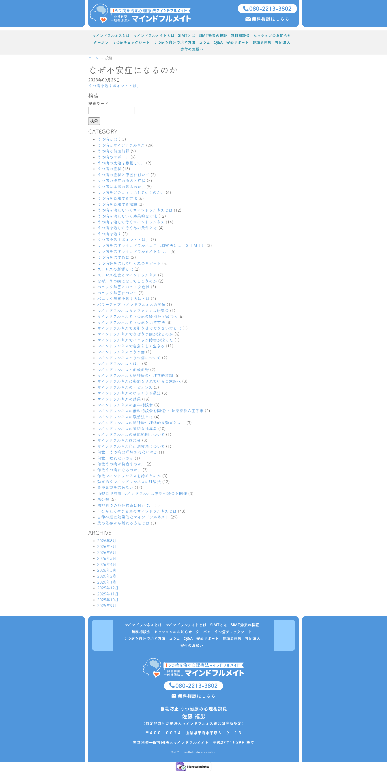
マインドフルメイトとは (153, 35)
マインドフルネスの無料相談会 (125, 405)
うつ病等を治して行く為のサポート (129, 263)
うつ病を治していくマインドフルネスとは (135, 210)
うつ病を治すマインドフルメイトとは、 (133, 251)
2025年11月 (108, 594)
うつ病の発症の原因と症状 (121, 181)
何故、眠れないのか (115, 458)
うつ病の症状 (109, 169)
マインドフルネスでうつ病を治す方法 (131, 322)
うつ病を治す (109, 234)
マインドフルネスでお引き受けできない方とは (139, 328)
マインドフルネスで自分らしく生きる (131, 346)
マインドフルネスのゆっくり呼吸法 (129, 393)
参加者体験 (261, 42)
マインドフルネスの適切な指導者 (127, 429)
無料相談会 (240, 35)
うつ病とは (107, 139)
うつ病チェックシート (131, 42)
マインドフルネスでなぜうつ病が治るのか (135, 334)
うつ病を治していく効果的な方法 (127, 216)
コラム (204, 42)
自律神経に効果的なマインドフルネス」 (133, 517)
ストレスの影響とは (115, 269)
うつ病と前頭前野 (113, 151)
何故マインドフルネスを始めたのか (129, 476)
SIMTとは (186, 35)
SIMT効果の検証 (213, 35)
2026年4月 (106, 564)
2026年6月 (106, 552)
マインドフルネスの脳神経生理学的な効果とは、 (141, 423)
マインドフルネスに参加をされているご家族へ (139, 381)
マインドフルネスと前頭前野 (123, 370)
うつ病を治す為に (113, 257)
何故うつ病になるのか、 (119, 470)
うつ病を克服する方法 (117, 198)
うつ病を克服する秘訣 (117, 204)
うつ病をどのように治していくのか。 (131, 192)
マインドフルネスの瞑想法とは (125, 417)
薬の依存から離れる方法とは (123, 523)
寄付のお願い (191, 49)
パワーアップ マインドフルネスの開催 (131, 304)
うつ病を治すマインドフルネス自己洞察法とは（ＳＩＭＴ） (151, 245)
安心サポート (237, 42)
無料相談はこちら (270, 19)
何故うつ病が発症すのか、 (121, 464)
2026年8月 (106, 541)
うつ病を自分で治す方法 (174, 42)
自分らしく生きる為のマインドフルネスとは (137, 511)
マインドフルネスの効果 (119, 399)
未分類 (103, 499)
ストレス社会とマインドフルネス (127, 275)
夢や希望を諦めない (115, 487)
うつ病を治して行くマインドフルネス (131, 222)
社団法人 (282, 42)
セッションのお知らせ (272, 35)
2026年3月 (106, 570)
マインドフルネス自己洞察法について (131, 446)
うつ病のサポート (113, 157)
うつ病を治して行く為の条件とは (127, 228)
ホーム (93, 58)
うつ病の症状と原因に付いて (123, 175)
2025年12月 (108, 588)
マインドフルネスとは (111, 35)
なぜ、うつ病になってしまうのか (127, 281)
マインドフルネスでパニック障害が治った (135, 340)
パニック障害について (117, 293)
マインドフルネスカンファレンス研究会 (133, 310)
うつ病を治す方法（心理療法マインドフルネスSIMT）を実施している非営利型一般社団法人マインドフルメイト (140, 13)
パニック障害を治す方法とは (123, 299)
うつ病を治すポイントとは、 (114, 86)
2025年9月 (106, 605)
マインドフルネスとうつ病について (129, 358)
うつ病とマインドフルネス (121, 145)
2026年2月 (106, 576)
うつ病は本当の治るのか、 (121, 187)
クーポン (101, 42)
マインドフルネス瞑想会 (119, 440)
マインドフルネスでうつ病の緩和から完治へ (137, 316)
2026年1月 (106, 582)
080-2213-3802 (270, 8)
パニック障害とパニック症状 (123, 287)
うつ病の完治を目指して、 (121, 163)
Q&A (218, 42)
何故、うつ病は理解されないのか (127, 452)
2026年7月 (106, 546)
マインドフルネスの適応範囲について (131, 434)
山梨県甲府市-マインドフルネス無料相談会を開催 (142, 493)
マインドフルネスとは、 (119, 363)
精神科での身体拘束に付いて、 (125, 505)
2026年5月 (106, 558)
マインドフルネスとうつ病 (121, 352)
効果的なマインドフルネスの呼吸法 (129, 482)
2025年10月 (108, 600)
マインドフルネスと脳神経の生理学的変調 (135, 375)
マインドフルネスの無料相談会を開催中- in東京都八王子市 (150, 411)
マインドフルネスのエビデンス (125, 387)
